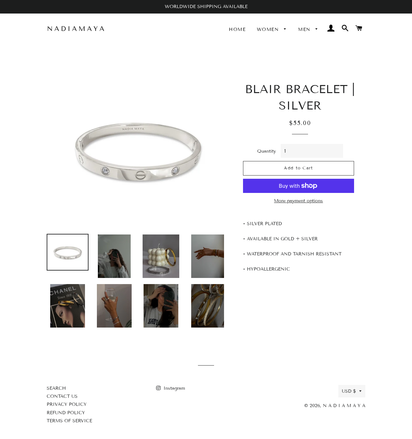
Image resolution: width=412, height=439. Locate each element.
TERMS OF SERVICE (69, 421)
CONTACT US (62, 396)
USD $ (349, 391)
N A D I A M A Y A (344, 405)
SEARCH (56, 388)
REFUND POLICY (66, 412)
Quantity (266, 151)
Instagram (173, 388)
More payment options (298, 201)
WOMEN (269, 29)
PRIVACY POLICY (67, 404)
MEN (305, 29)
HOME (237, 29)
